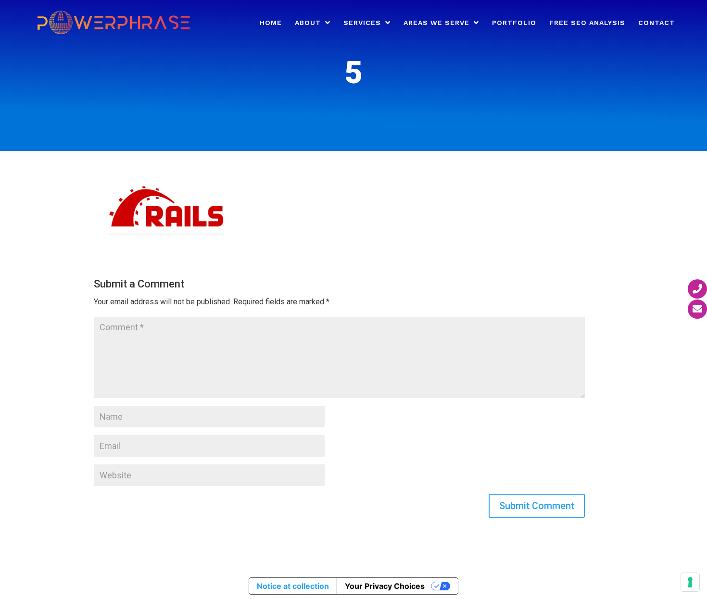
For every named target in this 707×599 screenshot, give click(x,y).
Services (362, 22)
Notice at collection (293, 586)
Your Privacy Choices (385, 586)
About (308, 22)
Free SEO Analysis (587, 22)
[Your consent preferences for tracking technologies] (690, 582)
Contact (656, 22)
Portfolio (514, 22)
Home (271, 22)
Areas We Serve (436, 22)
